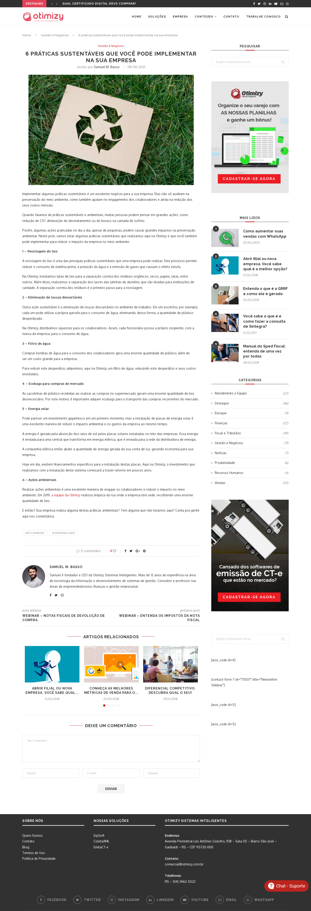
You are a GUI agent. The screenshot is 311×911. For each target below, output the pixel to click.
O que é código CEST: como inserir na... (97, 3)
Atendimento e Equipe (251, 393)
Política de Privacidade (39, 858)
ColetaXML (102, 841)
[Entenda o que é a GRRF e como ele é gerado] (225, 295)
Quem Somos (32, 835)
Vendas (251, 483)
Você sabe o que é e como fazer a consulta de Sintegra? (264, 321)
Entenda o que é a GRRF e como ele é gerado (265, 291)
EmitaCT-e (101, 847)
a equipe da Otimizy (65, 495)
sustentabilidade (63, 533)
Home (136, 16)
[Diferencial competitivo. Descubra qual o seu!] (170, 664)
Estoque (251, 413)
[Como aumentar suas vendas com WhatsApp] (225, 238)
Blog (25, 847)
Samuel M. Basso (107, 67)
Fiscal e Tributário (251, 433)
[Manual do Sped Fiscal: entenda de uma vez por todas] (225, 353)
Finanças (251, 423)
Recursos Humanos (251, 473)
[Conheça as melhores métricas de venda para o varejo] (111, 664)
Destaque (251, 403)
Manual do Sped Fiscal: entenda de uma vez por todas (264, 351)
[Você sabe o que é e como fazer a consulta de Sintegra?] (225, 323)
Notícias (251, 453)
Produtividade (251, 463)
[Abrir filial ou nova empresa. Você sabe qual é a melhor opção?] (52, 664)
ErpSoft (99, 835)
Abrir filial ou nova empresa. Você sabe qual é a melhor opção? (265, 264)
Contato (231, 16)
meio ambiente (34, 533)
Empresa (180, 16)
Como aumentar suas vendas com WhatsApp (264, 233)
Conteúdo (204, 16)
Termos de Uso (33, 853)
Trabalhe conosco (263, 16)
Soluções (157, 16)
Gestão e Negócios (55, 35)
